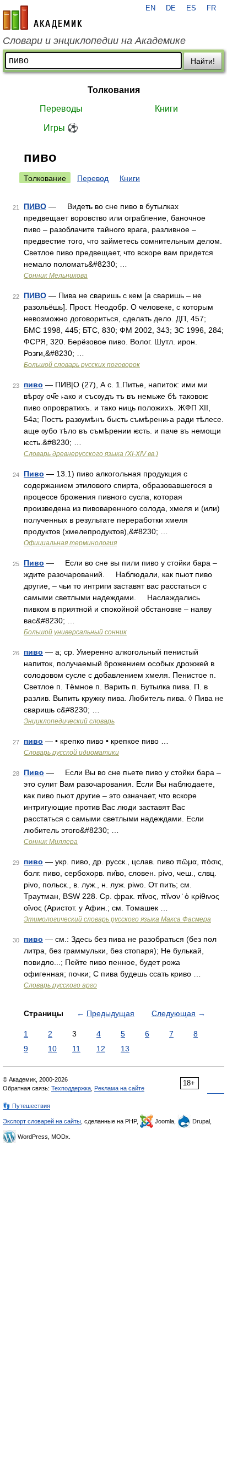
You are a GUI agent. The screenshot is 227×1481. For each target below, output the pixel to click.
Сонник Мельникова (56, 275)
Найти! (203, 61)
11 (76, 1048)
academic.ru (42, 18)
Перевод (93, 178)
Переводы (61, 108)
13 (125, 1048)
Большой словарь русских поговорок (82, 365)
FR (211, 8)
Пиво (34, 473)
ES (191, 8)
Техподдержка (71, 1088)
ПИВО (35, 206)
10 (52, 1048)
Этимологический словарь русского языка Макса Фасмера (117, 919)
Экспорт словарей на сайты (42, 1121)
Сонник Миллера (51, 842)
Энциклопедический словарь (69, 721)
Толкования (114, 90)
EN (150, 8)
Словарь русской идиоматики (71, 752)
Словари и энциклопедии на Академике (94, 40)
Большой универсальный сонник (75, 632)
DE (171, 8)
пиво (33, 384)
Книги (166, 108)
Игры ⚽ (61, 128)
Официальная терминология (70, 543)
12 (100, 1048)
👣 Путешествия (26, 1105)
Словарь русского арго (60, 985)
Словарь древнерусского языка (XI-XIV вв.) (91, 454)
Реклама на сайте (119, 1088)
